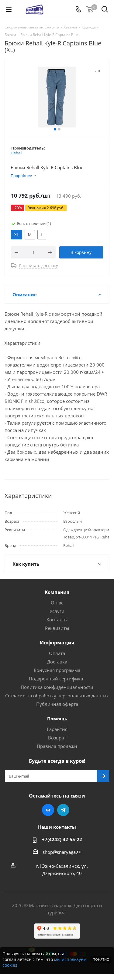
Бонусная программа (57, 670)
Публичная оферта (57, 704)
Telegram (63, 810)
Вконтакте (48, 810)
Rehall (16, 153)
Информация (57, 642)
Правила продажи (57, 746)
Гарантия (57, 729)
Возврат (57, 738)
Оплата (57, 653)
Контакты (57, 620)
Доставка (57, 662)
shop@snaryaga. (60, 852)
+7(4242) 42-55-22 (62, 839)
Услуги (57, 611)
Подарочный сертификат (57, 679)
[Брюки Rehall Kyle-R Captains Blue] (57, 97)
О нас (57, 603)
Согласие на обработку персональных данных (57, 696)
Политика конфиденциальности (57, 687)
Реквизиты (57, 628)
